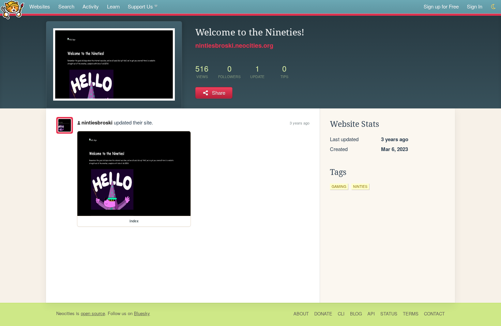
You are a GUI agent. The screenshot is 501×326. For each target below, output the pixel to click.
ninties (360, 186)
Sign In (474, 6)
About (301, 313)
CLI (341, 313)
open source (93, 313)
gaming (339, 186)
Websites (39, 6)
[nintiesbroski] (65, 125)
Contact (434, 313)
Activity (90, 6)
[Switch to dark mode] (493, 6)
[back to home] (12, 9)
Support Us (140, 6)
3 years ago (299, 122)
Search (66, 6)
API (371, 313)
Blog (356, 313)
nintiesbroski (96, 122)
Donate (323, 313)
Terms (411, 313)
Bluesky (142, 313)
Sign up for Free (441, 6)
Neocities (65, 313)
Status (388, 313)
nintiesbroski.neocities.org (234, 45)
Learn (113, 6)
